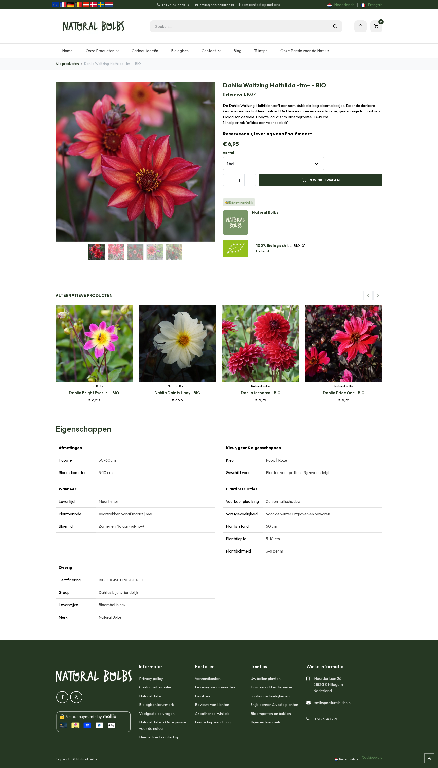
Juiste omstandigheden (270, 696)
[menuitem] (340, 4)
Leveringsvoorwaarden (215, 687)
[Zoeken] (335, 26)
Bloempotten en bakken (271, 713)
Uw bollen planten (266, 678)
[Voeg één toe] (250, 180)
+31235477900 (327, 718)
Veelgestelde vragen (157, 713)
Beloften (202, 696)
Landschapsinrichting (213, 722)
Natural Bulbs (150, 696)
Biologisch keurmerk (156, 704)
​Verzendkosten (208, 678)
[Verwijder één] (228, 180)
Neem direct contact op (159, 737)
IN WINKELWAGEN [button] (324, 180)
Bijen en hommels (266, 722)
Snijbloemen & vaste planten (274, 704)
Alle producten (67, 63)
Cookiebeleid (372, 757)
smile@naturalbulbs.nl (332, 702)
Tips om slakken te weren (272, 687)
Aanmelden (360, 26)
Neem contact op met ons (259, 4)
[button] (63, 162)
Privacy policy (151, 678)
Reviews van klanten (212, 704)
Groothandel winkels (212, 713)
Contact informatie (155, 687)
